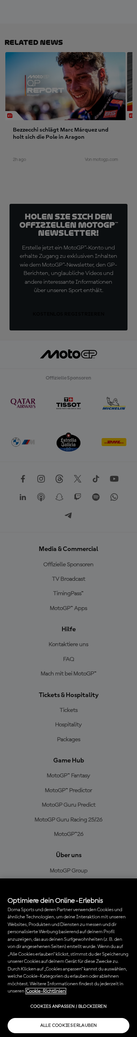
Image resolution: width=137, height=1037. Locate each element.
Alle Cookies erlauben (68, 1025)
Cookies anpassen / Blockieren (68, 1006)
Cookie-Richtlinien (45, 991)
